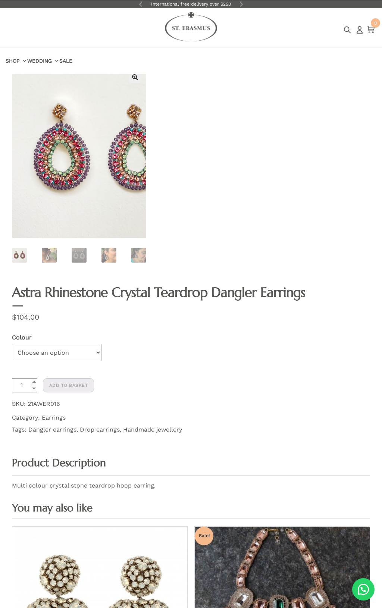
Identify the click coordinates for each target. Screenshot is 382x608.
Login (359, 30)
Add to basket (68, 385)
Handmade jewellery (152, 429)
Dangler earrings (52, 429)
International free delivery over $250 (191, 4)
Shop (13, 61)
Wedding (39, 61)
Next (241, 4)
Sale (65, 61)
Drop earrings (100, 429)
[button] (135, 77)
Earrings (54, 417)
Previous (140, 4)
